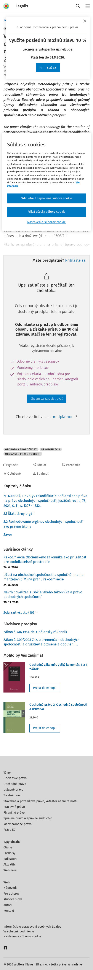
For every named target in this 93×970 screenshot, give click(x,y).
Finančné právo (14, 813)
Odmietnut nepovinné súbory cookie (46, 198)
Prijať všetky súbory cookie (46, 212)
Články (8, 847)
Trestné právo (12, 795)
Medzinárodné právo (17, 824)
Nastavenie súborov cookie (22, 936)
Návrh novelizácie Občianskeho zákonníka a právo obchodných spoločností (42, 594)
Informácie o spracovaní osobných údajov (32, 927)
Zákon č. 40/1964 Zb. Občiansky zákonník (35, 632)
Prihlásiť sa (47, 67)
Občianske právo (15, 778)
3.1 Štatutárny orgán (18, 514)
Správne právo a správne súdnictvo (27, 818)
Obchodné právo (14, 784)
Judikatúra (10, 859)
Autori (7, 905)
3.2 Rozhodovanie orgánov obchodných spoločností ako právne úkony (43, 524)
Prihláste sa (75, 260)
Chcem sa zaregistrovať (46, 399)
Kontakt (8, 911)
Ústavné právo (13, 789)
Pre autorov (11, 894)
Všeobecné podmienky (19, 931)
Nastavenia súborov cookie (46, 222)
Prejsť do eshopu (44, 688)
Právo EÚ (9, 830)
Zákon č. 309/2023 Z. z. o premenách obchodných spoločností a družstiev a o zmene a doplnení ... (41, 642)
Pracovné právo (14, 807)
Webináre (10, 870)
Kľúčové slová (12, 899)
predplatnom (63, 416)
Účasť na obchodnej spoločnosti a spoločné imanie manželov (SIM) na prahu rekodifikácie (43, 577)
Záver (7, 535)
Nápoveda (10, 888)
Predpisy (9, 853)
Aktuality (9, 864)
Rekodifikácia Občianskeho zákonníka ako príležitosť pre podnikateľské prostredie (44, 559)
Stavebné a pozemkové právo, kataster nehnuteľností (40, 801)
